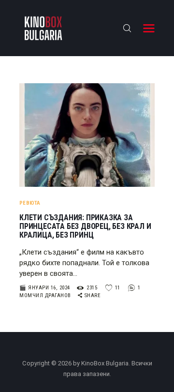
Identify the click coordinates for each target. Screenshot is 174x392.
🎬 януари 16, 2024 (44, 288)
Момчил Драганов (45, 295)
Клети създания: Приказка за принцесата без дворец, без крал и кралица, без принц (85, 226)
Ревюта (30, 203)
